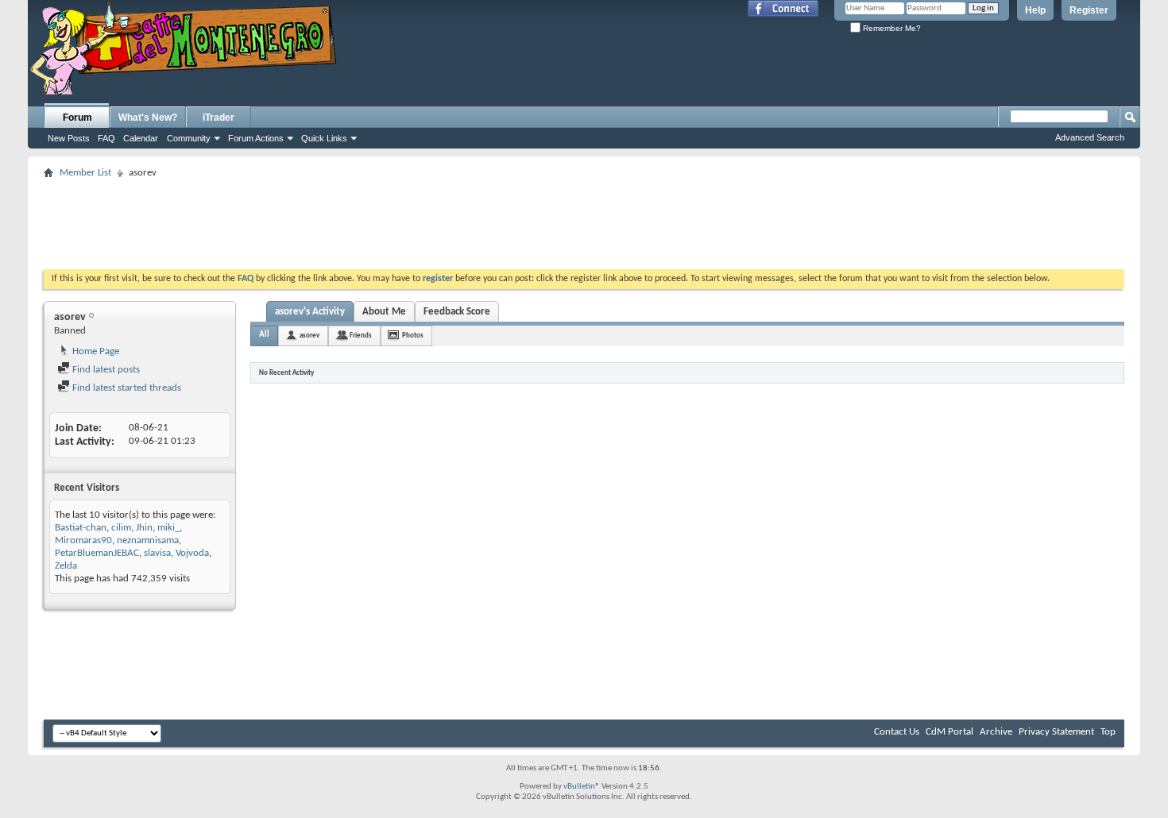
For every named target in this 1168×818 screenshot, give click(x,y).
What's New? (147, 117)
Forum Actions (256, 138)
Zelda (66, 566)
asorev (309, 335)
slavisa (157, 553)
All (264, 334)
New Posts (69, 138)
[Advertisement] (584, 219)
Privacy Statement (1056, 732)
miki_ (168, 528)
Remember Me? (891, 28)
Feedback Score (456, 312)
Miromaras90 (83, 540)
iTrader (218, 117)
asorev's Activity (310, 312)
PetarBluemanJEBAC (97, 553)
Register (1088, 10)
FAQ (106, 138)
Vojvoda (192, 553)
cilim (121, 528)
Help (1035, 10)
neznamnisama (148, 540)
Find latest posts (105, 370)
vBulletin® (581, 786)
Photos (412, 335)
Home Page (94, 351)
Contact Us (896, 732)
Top (1108, 732)
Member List (85, 173)
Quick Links (324, 138)
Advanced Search (1089, 137)
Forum (77, 117)
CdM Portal (949, 732)
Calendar (140, 138)
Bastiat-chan (80, 528)
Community (189, 138)
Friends (361, 335)
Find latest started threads (125, 388)
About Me (384, 312)
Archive (996, 732)
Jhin (144, 528)
